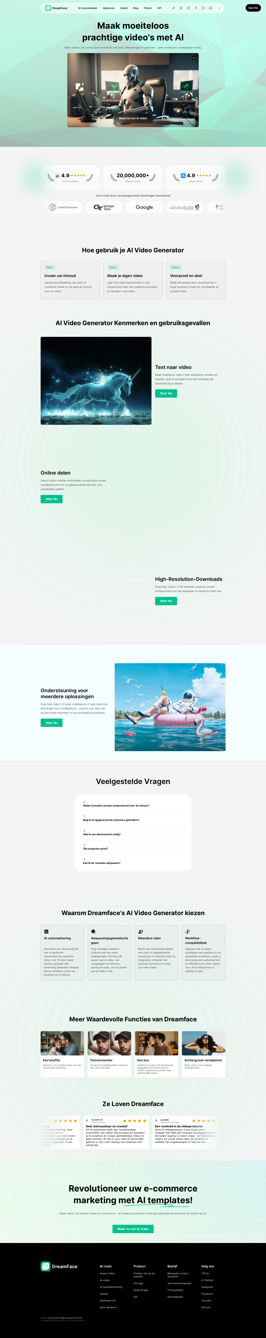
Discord (205, 1307)
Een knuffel (51, 1060)
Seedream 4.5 (108, 1300)
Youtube (206, 1300)
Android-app (141, 1290)
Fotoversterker (101, 1060)
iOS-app (138, 1283)
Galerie (104, 1293)
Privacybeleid (175, 1290)
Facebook (207, 1293)
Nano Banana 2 (108, 1307)
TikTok (205, 1273)
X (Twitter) (207, 1280)
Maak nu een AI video (133, 118)
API (135, 1296)
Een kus (143, 1060)
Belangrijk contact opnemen (178, 1275)
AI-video (105, 1280)
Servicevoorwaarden (179, 1283)
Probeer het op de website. (144, 1275)
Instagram (207, 1286)
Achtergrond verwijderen (203, 1060)
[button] (133, 804)
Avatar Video (107, 1273)
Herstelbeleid (175, 1296)
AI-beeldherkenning (111, 1286)
